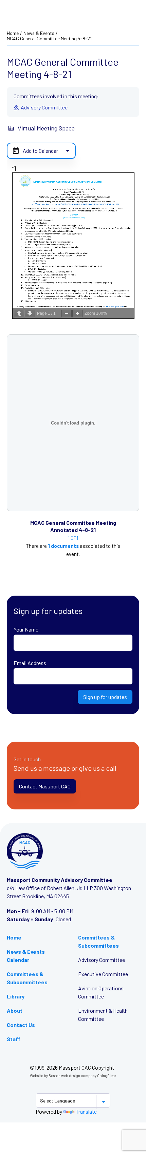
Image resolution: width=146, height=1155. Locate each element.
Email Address (30, 663)
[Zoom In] (77, 313)
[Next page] (30, 313)
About (14, 1010)
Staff (13, 1039)
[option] (73, 543)
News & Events (38, 33)
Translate (86, 1111)
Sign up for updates (105, 697)
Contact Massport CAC (45, 786)
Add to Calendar (40, 150)
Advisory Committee (101, 959)
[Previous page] (19, 313)
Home (13, 33)
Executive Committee (103, 974)
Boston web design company (72, 1075)
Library (15, 996)
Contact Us (21, 1025)
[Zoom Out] (66, 313)
